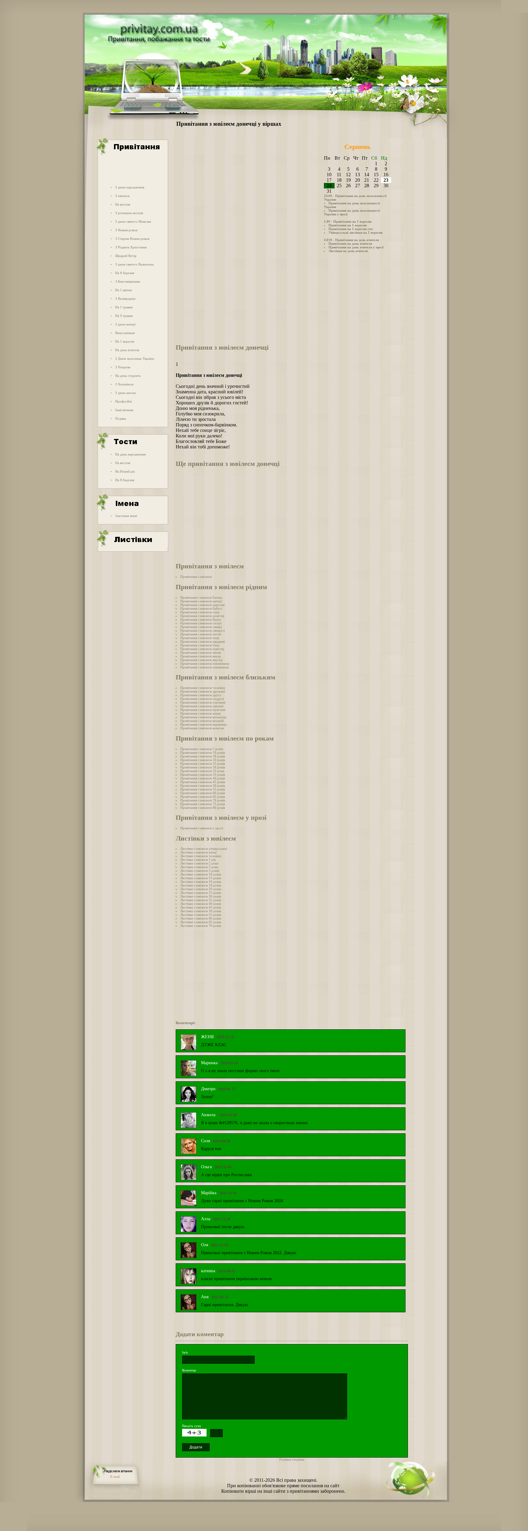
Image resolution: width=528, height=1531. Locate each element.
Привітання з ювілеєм (196, 576)
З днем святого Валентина (134, 264)
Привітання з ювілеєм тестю (200, 634)
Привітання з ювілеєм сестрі (201, 623)
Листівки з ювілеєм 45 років (200, 907)
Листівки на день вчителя (348, 251)
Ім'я (185, 1352)
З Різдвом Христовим (131, 247)
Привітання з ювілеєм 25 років (202, 763)
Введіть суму (191, 1426)
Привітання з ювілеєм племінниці (204, 667)
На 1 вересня (124, 341)
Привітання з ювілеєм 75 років (202, 804)
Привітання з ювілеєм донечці (202, 616)
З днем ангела (125, 393)
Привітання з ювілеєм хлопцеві (203, 702)
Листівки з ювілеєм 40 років (200, 903)
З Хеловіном (124, 384)
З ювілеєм (122, 196)
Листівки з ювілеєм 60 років (200, 918)
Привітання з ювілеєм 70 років (202, 800)
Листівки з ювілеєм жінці (198, 852)
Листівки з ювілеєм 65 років (200, 922)
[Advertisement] (132, 169)
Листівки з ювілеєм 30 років (200, 896)
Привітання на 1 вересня (347, 225)
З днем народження (129, 187)
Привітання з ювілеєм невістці (202, 649)
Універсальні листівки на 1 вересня (355, 232)
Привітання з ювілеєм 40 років (202, 778)
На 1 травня (124, 307)
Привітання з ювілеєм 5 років (201, 749)
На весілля (122, 204)
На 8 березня (124, 273)
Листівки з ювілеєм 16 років (200, 881)
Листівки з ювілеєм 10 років (200, 874)
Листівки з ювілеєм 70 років (200, 925)
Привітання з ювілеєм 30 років (202, 767)
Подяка (120, 418)
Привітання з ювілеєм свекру (201, 627)
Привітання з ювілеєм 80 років (202, 807)
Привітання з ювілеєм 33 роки (202, 771)
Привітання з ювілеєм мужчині (203, 710)
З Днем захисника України (134, 358)
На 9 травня (124, 316)
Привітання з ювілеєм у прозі (201, 828)
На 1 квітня (123, 290)
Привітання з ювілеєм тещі (199, 638)
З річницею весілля (129, 213)
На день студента (128, 375)
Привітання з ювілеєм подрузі (202, 698)
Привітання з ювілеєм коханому (203, 717)
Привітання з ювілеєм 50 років (202, 785)
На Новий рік (125, 471)
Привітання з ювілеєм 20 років (202, 760)
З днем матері (125, 324)
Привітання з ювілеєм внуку (200, 656)
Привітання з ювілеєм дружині (202, 691)
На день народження (130, 454)
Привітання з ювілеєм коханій (202, 721)
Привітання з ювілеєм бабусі (201, 608)
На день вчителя (127, 350)
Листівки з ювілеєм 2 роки (199, 863)
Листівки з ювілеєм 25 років (200, 892)
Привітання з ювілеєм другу (201, 695)
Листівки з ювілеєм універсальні (203, 848)
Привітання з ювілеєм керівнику (203, 724)
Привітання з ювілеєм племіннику (204, 663)
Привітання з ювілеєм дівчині (201, 706)
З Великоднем (125, 298)
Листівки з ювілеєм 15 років (200, 878)
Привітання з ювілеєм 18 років (202, 756)
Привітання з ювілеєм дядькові (202, 641)
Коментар (189, 1370)
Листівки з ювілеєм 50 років (200, 911)
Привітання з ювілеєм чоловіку (203, 687)
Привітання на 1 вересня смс (350, 229)
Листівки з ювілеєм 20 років (200, 889)
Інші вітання (124, 410)
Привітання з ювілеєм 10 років (202, 752)
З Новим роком (126, 230)
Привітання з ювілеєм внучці (201, 660)
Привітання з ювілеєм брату (200, 619)
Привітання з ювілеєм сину (200, 612)
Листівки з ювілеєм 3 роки (199, 867)
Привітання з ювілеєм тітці (199, 645)
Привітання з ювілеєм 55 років (202, 789)
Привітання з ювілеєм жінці (200, 713)
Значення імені (126, 516)
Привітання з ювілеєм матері (201, 601)
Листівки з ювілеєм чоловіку (201, 856)
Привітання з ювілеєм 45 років (202, 782)
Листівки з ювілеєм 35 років (200, 900)
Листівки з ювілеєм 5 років (199, 870)
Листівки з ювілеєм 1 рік (198, 859)
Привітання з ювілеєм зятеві (200, 652)
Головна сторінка (291, 1459)
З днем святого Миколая (133, 221)
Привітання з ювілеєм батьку (201, 597)
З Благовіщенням (127, 281)
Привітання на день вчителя (350, 243)
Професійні (123, 401)
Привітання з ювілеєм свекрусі (202, 630)
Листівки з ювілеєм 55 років (200, 914)
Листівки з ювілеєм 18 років (200, 885)
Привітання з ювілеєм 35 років (202, 774)
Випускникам (125, 333)
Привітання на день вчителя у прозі (355, 247)
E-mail (115, 1476)
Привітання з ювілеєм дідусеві (202, 605)
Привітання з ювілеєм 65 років (202, 796)
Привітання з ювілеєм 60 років (202, 793)
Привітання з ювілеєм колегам (202, 728)
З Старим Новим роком (132, 238)
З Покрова (122, 367)
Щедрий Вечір (126, 256)
